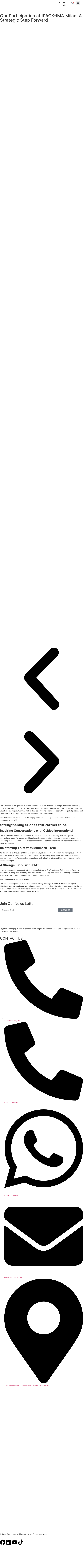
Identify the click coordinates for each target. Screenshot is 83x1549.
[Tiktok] (20, 1542)
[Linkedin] (8, 1542)
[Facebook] (2, 1542)
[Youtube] (14, 1542)
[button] (78, 3)
